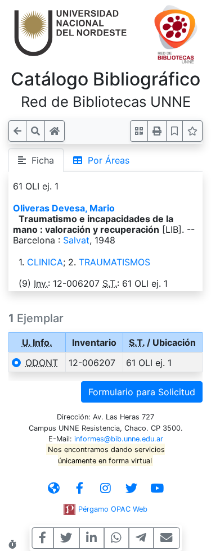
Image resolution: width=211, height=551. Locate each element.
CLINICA (45, 262)
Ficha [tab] (40, 160)
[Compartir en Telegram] (141, 538)
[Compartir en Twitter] (66, 538)
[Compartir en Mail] (166, 538)
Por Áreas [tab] (105, 160)
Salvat (76, 240)
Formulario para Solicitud (141, 392)
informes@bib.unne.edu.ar (118, 439)
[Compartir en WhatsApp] (116, 538)
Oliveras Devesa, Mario (64, 208)
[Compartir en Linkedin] (91, 538)
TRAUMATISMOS (114, 262)
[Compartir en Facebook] (42, 538)
